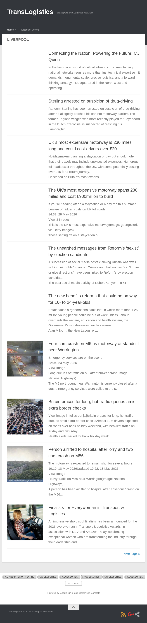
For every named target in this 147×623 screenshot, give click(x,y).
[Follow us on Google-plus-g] (130, 614)
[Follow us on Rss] (123, 614)
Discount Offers (30, 29)
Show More (73, 583)
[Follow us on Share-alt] (137, 614)
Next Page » (132, 553)
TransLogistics (30, 11)
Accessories (48, 577)
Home (10, 29)
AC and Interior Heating (19, 577)
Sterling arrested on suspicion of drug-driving (90, 101)
